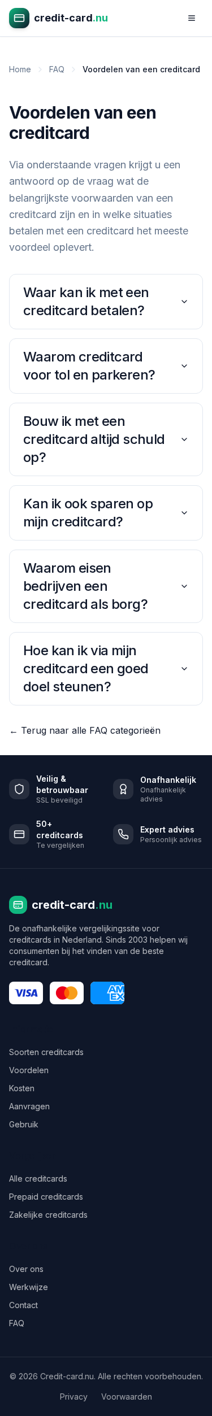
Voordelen (29, 1070)
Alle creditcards (38, 1178)
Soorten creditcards (46, 1052)
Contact (23, 1305)
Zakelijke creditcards (48, 1214)
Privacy (74, 1396)
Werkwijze (28, 1287)
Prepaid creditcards (46, 1196)
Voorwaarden (126, 1396)
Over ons (26, 1269)
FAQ (56, 69)
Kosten (21, 1088)
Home (20, 69)
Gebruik (23, 1124)
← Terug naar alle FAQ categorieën (85, 730)
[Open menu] (191, 18)
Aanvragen (29, 1106)
